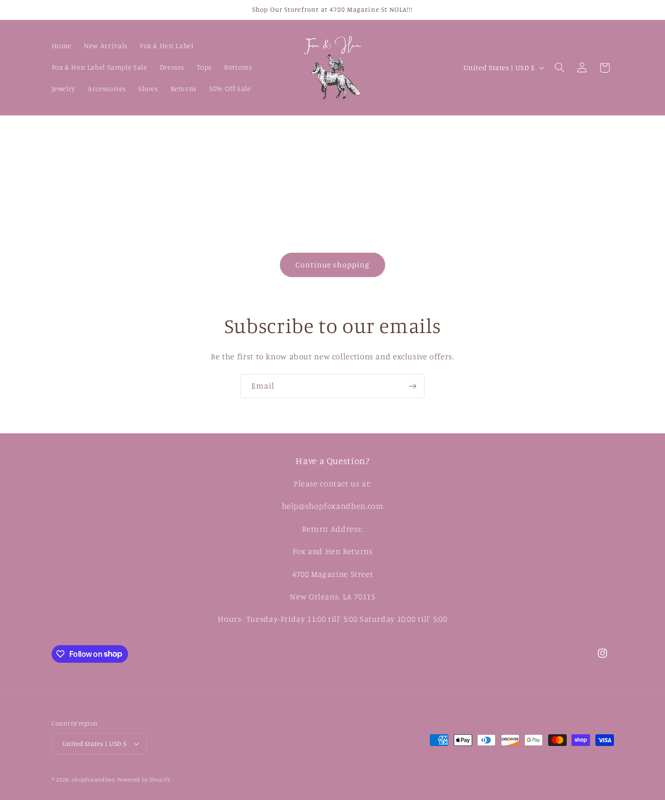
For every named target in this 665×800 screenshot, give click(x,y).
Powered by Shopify (143, 779)
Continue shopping (333, 264)
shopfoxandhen (93, 779)
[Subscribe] (413, 386)
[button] (559, 67)
